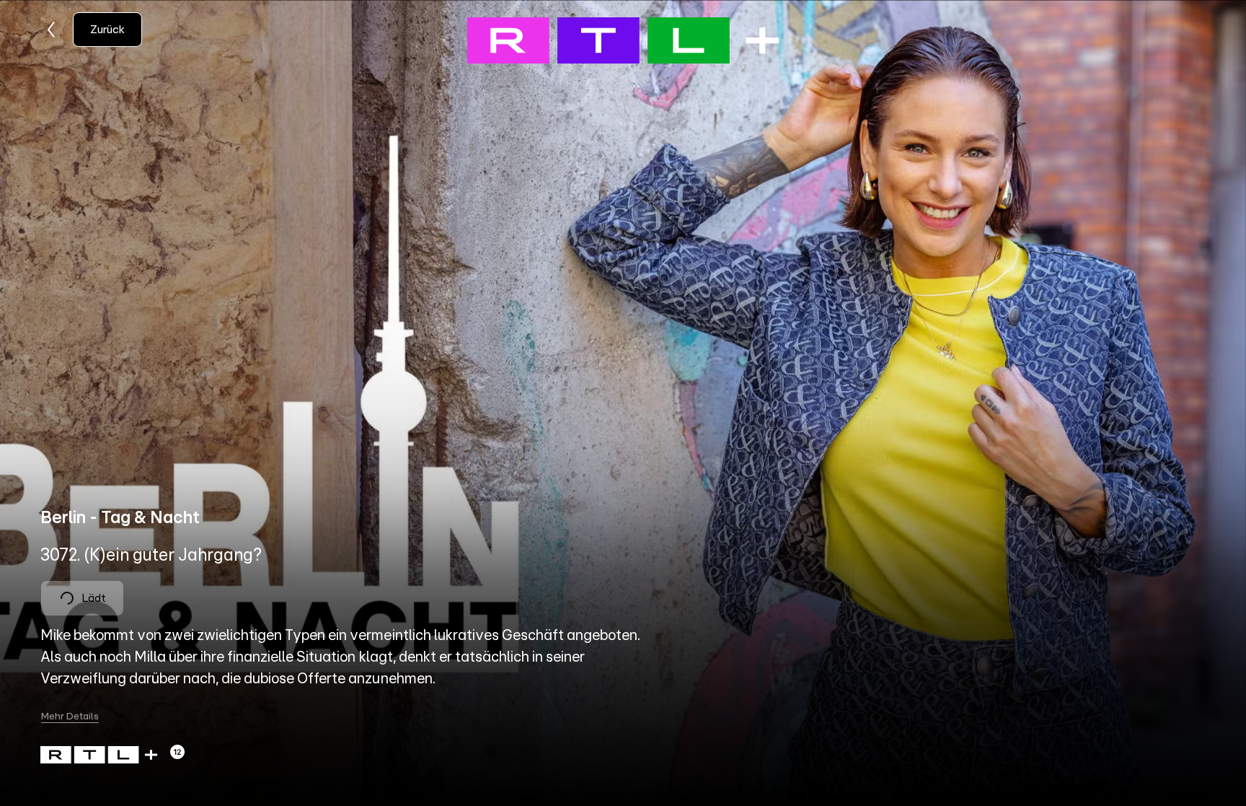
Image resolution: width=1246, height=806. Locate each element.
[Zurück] (51, 29)
